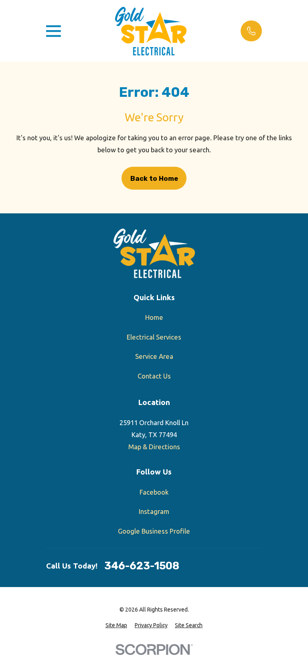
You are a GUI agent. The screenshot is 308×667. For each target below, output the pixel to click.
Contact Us (154, 376)
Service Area (154, 356)
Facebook (154, 492)
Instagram (154, 511)
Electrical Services (154, 337)
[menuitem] (116, 625)
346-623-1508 (141, 566)
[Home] (150, 31)
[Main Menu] (53, 31)
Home (154, 317)
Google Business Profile (154, 531)
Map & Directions (154, 446)
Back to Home (154, 178)
